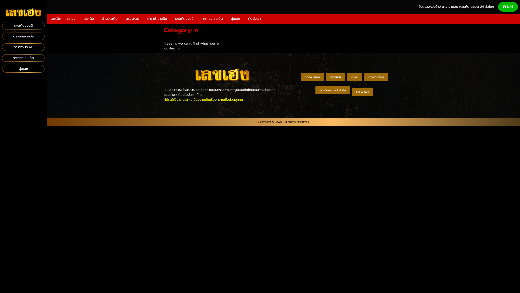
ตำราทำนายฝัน (157, 18)
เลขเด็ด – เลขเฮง (63, 18)
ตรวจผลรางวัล (23, 36)
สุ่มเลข (235, 18)
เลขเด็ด (89, 18)
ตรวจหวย (132, 18)
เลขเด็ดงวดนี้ (184, 18)
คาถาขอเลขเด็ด (212, 18)
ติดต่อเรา (254, 18)
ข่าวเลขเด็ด (110, 18)
